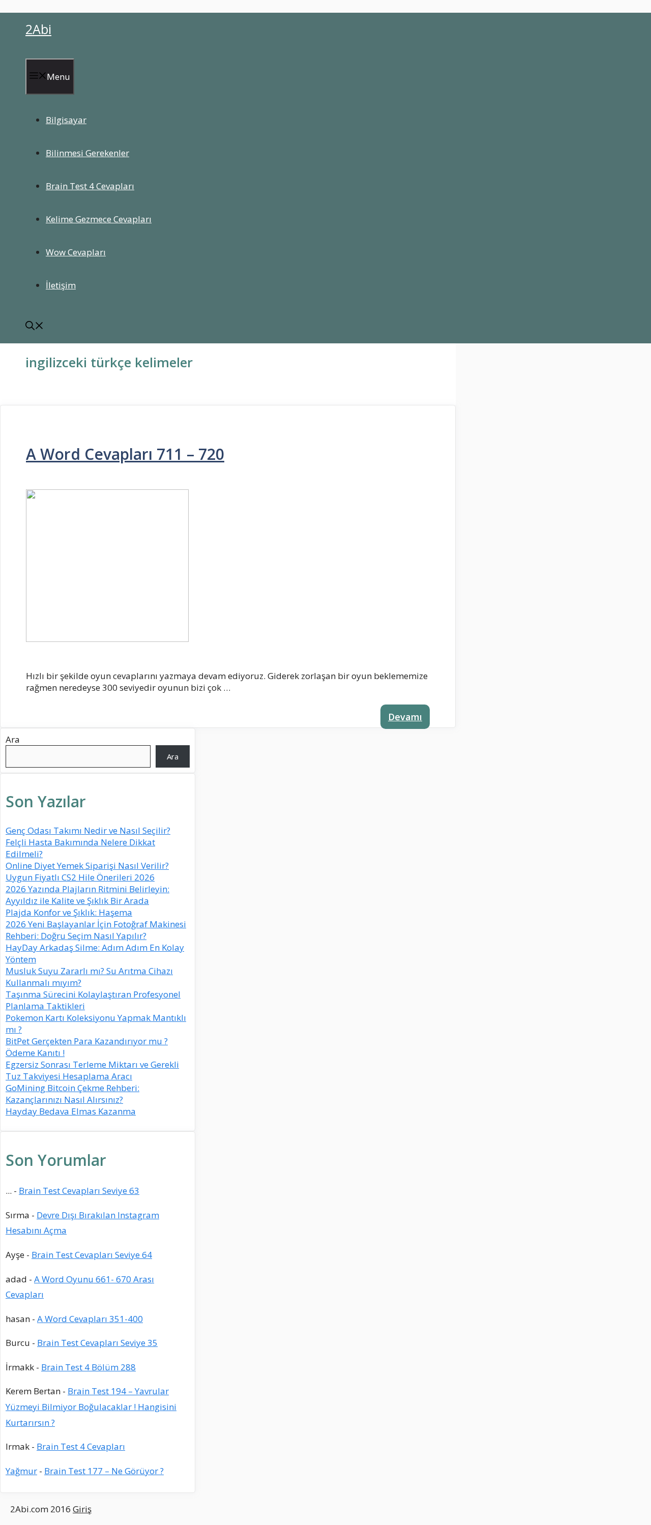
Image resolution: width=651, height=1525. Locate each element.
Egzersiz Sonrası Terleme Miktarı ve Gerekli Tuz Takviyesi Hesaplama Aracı (92, 1070)
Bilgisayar (66, 120)
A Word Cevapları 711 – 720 (125, 454)
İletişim (61, 285)
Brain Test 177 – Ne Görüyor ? (104, 1471)
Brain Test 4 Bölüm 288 (88, 1367)
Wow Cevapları (76, 252)
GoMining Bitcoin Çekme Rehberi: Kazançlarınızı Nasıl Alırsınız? (72, 1093)
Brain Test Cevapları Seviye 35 (97, 1342)
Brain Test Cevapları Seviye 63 (79, 1190)
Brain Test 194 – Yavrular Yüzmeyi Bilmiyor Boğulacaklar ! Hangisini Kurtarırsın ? (91, 1406)
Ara (13, 739)
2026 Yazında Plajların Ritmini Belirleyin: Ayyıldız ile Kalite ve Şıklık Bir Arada (87, 894)
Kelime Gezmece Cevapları (99, 219)
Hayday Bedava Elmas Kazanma (71, 1111)
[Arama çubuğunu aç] (34, 327)
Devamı (405, 717)
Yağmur (21, 1471)
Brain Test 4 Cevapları (90, 186)
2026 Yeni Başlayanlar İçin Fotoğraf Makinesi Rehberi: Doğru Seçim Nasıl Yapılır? (96, 930)
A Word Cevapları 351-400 (90, 1319)
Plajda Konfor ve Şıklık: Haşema (69, 912)
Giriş (82, 1509)
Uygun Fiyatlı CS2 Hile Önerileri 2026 (80, 877)
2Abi (38, 29)
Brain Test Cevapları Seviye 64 (92, 1254)
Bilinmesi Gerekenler (87, 153)
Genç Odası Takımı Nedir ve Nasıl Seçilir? (88, 830)
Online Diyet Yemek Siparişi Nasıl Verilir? (87, 865)
